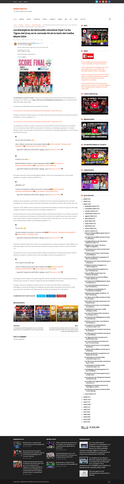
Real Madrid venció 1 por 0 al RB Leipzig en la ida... (95, 310)
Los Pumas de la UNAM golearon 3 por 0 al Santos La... (97, 282)
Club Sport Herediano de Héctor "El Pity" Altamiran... (97, 294)
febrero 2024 (89, 231)
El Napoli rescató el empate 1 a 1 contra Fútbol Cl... (95, 266)
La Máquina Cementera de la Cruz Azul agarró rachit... (96, 386)
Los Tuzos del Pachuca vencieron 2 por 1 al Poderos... (97, 286)
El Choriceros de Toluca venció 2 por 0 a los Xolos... (97, 250)
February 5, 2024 (54, 150)
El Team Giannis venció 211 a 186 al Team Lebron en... (96, 278)
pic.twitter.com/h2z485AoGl (46, 165)
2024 (85, 204)
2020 (85, 404)
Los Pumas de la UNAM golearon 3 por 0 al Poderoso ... (97, 318)
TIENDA (25, 1)
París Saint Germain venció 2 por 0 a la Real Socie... (97, 302)
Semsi (76, 19)
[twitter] (97, 2)
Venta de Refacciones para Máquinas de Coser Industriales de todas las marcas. (94, 63)
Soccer (82, 19)
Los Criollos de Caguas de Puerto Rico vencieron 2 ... (97, 382)
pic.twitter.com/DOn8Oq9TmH (47, 191)
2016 (85, 414)
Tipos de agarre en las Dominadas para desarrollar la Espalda (99, 473)
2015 (85, 417)
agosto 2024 (89, 216)
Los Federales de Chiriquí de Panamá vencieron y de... (97, 378)
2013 (85, 422)
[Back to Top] (109, 481)
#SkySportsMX (66, 144)
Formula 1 (53, 19)
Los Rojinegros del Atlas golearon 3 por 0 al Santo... (97, 370)
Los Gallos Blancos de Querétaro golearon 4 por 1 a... (96, 242)
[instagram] (103, 2)
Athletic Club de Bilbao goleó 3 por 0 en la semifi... (97, 234)
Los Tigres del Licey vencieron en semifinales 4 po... (96, 338)
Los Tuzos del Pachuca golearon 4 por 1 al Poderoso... (96, 270)
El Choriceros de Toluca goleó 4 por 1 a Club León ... (97, 374)
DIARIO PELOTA (20, 9)
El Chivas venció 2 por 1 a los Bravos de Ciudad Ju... (97, 322)
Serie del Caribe (36, 25)
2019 (85, 407)
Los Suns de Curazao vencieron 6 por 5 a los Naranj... (97, 390)
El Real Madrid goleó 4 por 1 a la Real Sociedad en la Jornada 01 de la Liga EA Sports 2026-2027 (66, 455)
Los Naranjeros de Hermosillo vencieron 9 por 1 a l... (95, 366)
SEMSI (20, 1)
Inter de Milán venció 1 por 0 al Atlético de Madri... (95, 274)
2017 (85, 412)
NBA (66, 19)
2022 (85, 400)
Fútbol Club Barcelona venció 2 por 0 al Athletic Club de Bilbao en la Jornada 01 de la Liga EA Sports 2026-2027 (66, 445)
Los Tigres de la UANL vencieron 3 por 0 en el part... (97, 298)
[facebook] (109, 2)
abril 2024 (88, 226)
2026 (85, 199)
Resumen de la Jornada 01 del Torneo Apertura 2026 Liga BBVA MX (33, 443)
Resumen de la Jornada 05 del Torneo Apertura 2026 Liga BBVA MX (66, 463)
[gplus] (106, 2)
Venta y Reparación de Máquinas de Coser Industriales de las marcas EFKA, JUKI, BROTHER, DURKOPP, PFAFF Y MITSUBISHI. (94, 69)
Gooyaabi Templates (43, 481)
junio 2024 (88, 221)
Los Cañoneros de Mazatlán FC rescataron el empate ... (95, 290)
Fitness (44, 19)
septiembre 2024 (91, 213)
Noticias (27, 25)
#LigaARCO (19, 146)
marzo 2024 (89, 228)
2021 (85, 402)
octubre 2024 (90, 211)
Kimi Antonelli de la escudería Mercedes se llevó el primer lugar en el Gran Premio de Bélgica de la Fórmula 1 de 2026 (33, 453)
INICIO (15, 1)
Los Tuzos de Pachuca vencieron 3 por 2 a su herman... (96, 342)
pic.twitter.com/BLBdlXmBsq (28, 234)
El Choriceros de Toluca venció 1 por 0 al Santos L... (98, 262)
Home (15, 19)
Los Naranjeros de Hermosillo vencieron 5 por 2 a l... (95, 358)
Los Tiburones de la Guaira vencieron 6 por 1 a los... (97, 362)
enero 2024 (89, 394)
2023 (85, 397)
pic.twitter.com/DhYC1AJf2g (37, 146)
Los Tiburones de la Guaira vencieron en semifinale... (97, 334)
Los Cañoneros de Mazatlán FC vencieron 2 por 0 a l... (95, 326)
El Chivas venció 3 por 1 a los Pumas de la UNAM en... (97, 254)
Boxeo (29, 19)
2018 (85, 409)
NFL (71, 19)
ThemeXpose (23, 481)
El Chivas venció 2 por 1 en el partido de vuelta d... (97, 306)
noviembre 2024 (91, 209)
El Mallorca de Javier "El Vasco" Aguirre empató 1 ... (95, 246)
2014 (85, 419)
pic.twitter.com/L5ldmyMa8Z (46, 269)
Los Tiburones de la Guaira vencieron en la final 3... (97, 330)
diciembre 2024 (90, 206)
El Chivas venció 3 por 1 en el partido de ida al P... (97, 346)
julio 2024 (88, 218)
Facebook (36, 19)
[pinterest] (100, 2)
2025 (85, 201)
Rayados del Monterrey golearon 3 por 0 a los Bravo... (97, 258)
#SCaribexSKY (56, 144)
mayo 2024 (89, 223)
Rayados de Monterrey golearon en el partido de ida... (97, 354)
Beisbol (21, 19)
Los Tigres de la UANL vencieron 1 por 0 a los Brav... (97, 238)
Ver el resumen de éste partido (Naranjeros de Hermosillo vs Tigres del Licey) (37, 111)
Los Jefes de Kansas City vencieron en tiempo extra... (97, 314)
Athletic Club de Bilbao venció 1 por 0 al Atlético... (97, 350)
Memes (60, 19)
